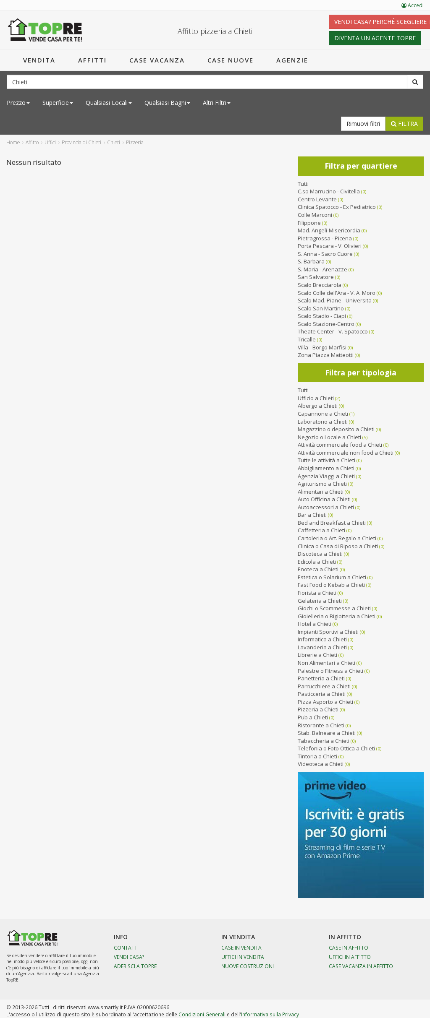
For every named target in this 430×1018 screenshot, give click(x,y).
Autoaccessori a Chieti (326, 507)
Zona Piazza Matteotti (326, 355)
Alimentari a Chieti (320, 491)
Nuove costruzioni (247, 966)
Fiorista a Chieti (317, 592)
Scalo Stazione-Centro (326, 324)
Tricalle (307, 339)
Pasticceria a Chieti (322, 694)
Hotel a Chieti (314, 623)
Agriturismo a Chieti (322, 483)
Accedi (415, 5)
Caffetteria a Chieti (321, 530)
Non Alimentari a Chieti (326, 663)
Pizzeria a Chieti (318, 709)
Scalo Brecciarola (319, 285)
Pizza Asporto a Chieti (325, 702)
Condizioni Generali (201, 1014)
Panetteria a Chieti (321, 678)
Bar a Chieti (312, 514)
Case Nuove (230, 60)
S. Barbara (311, 261)
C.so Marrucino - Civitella (329, 191)
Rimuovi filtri (363, 124)
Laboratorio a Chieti (323, 421)
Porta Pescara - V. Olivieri (330, 246)
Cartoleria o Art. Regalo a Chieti (337, 538)
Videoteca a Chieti (320, 764)
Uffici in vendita (242, 956)
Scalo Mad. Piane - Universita (335, 300)
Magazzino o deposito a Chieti (336, 429)
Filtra (407, 124)
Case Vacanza (157, 60)
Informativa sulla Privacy (270, 1014)
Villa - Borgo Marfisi (322, 347)
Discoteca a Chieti (320, 553)
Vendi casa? (129, 956)
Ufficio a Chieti (316, 398)
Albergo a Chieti (318, 405)
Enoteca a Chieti (318, 569)
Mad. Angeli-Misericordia (329, 230)
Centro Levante (317, 199)
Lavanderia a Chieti (322, 647)
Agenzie (292, 60)
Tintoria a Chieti (317, 756)
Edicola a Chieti (317, 561)
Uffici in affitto (350, 956)
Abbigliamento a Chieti (326, 468)
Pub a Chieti (313, 717)
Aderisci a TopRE (135, 966)
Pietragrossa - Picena (325, 238)
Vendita (39, 60)
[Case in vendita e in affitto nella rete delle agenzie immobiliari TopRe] (45, 30)
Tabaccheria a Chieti (323, 741)
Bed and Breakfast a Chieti (332, 522)
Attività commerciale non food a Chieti (345, 452)
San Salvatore (316, 277)
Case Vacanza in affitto (361, 966)
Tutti (303, 183)
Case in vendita (241, 947)
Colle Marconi (315, 215)
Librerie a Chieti (317, 655)
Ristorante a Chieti (321, 725)
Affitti (92, 60)
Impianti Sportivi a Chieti (328, 631)
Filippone (309, 223)
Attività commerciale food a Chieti (340, 444)
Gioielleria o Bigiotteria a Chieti (336, 616)
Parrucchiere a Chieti (324, 686)
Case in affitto (348, 947)
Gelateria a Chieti (320, 600)
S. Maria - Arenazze (322, 269)
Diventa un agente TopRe (375, 38)
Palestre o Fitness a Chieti (330, 670)
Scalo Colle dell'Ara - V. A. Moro (336, 293)
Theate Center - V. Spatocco (333, 331)
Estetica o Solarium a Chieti (332, 577)
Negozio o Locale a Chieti (329, 437)
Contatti (126, 947)
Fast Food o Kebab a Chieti (331, 584)
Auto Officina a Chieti (324, 499)
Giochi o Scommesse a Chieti (334, 608)
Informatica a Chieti (322, 639)
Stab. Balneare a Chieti (327, 733)
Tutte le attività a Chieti (326, 460)
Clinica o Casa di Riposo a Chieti (338, 546)
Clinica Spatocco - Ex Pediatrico (337, 207)
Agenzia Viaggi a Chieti (326, 476)
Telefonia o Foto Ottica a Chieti (336, 748)
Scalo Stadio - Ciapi (322, 316)
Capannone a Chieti (323, 413)
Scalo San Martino (321, 308)
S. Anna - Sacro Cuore (325, 254)
